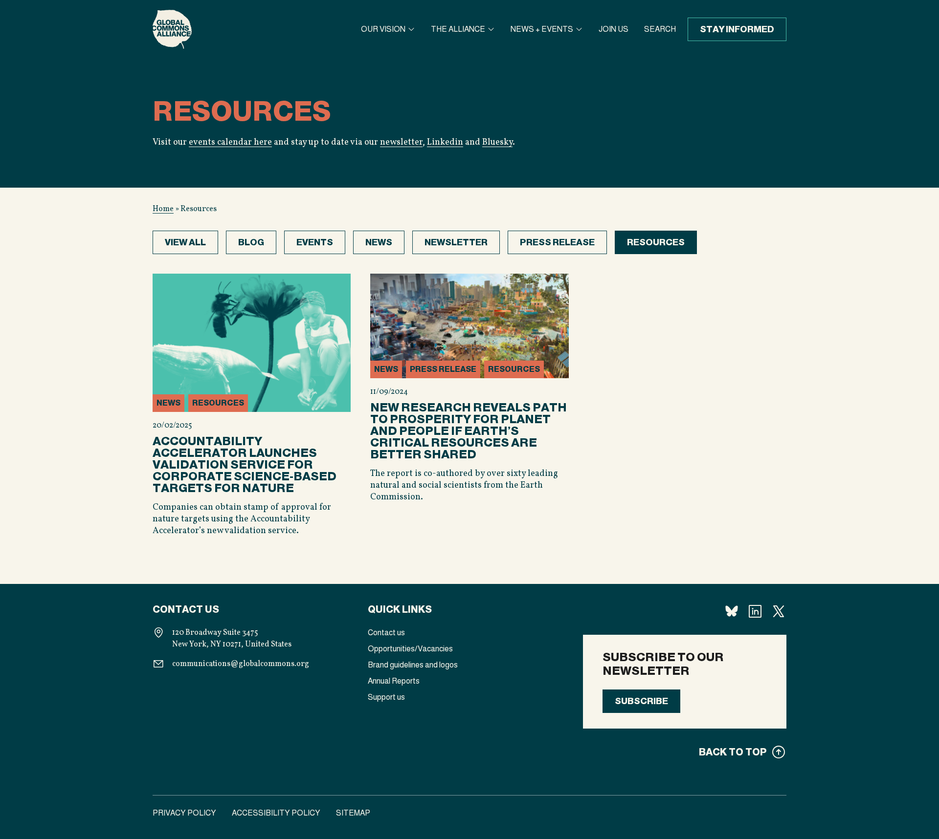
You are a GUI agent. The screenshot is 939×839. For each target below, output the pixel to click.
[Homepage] (172, 29)
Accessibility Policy (276, 813)
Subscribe (641, 701)
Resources (656, 242)
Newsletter (456, 242)
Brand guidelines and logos (413, 665)
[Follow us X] (778, 611)
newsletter (401, 142)
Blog (251, 242)
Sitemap (353, 813)
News (378, 242)
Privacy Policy (184, 813)
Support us (386, 697)
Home (163, 209)
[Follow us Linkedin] (755, 611)
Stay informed (737, 29)
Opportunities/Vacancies (410, 649)
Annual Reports (394, 681)
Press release (557, 242)
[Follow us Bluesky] (731, 611)
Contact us (386, 632)
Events (314, 242)
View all (185, 242)
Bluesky (497, 142)
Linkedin (445, 142)
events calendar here (230, 142)
